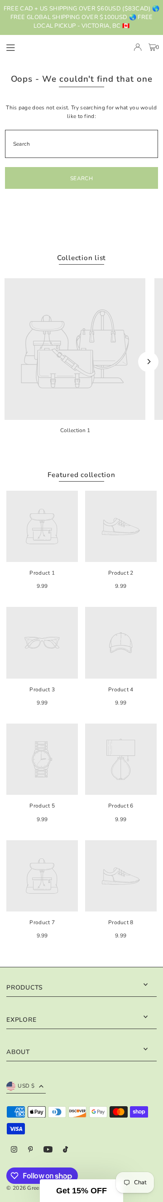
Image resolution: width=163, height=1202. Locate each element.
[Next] (148, 361)
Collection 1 (75, 430)
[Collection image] (75, 348)
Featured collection (81, 474)
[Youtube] (48, 1150)
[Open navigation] (28, 47)
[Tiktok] (65, 1150)
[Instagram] (14, 1150)
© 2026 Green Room (33, 1188)
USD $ (26, 1085)
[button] (81, 1190)
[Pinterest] (30, 1150)
